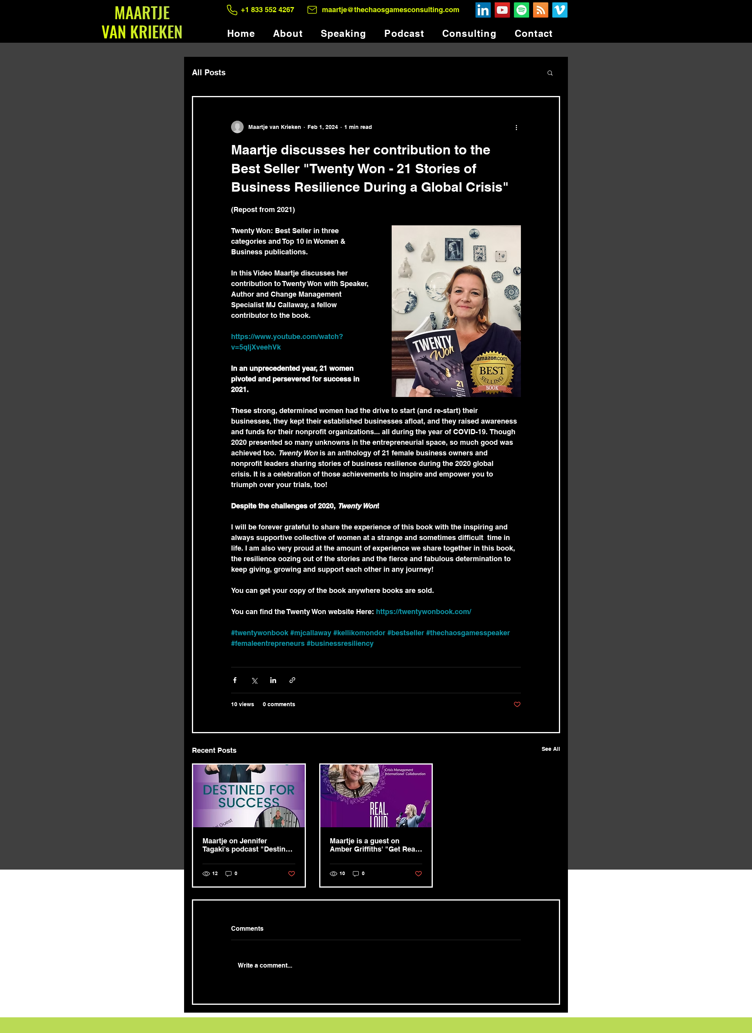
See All (551, 749)
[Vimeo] (560, 10)
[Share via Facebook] (235, 680)
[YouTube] (502, 10)
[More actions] (516, 127)
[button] (550, 72)
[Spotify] (521, 10)
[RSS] (540, 10)
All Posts (209, 72)
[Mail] (312, 10)
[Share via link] (292, 680)
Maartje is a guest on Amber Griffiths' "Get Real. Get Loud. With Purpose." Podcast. (374, 845)
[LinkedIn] (483, 10)
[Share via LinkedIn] (273, 680)
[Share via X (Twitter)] (254, 680)
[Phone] (232, 9)
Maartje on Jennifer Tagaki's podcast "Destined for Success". (248, 845)
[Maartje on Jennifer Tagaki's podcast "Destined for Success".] (249, 796)
